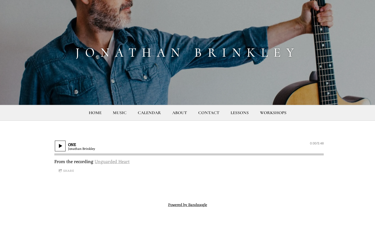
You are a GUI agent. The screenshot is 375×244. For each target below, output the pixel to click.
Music (120, 112)
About (179, 112)
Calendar (149, 112)
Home (95, 112)
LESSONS (240, 112)
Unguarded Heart (112, 162)
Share (68, 171)
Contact (208, 112)
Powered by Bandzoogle (187, 205)
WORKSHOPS (273, 112)
